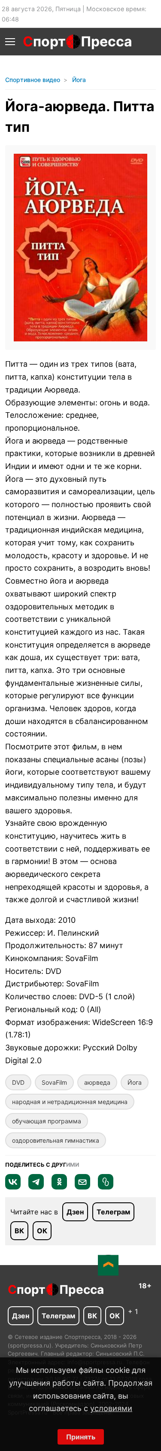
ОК (42, 1230)
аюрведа (97, 1082)
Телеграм (113, 1212)
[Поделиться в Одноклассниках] (59, 1187)
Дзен (75, 1212)
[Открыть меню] (10, 41)
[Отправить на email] (82, 1187)
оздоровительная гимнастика (55, 1140)
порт (44, 41)
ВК (19, 1230)
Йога (135, 1082)
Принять (80, 1437)
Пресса (106, 41)
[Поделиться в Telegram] (36, 1187)
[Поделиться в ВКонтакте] (13, 1187)
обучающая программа (46, 1121)
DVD (18, 1082)
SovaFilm (54, 1082)
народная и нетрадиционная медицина (70, 1101)
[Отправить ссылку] (105, 1187)
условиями (111, 1408)
